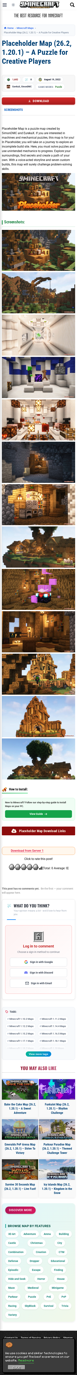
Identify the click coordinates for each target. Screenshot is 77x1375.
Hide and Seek (16, 1278)
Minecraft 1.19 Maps (53, 1048)
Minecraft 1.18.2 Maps (21, 1048)
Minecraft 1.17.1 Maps (21, 1040)
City (59, 1242)
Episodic (13, 1269)
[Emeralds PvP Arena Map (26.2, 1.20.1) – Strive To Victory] (20, 1129)
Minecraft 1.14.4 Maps (54, 1026)
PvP (63, 1296)
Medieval (33, 1287)
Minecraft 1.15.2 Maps (21, 1033)
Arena (47, 1233)
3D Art (12, 1233)
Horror (41, 1278)
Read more (26, 1360)
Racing (12, 1305)
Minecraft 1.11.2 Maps (54, 1019)
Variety (12, 1314)
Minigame (58, 1287)
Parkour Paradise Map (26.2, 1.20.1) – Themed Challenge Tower (57, 1149)
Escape (36, 1269)
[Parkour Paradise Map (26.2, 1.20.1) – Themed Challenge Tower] (57, 1129)
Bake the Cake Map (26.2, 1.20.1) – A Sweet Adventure (20, 1109)
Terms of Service (31, 1337)
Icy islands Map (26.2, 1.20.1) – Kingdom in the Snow (57, 1189)
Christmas (36, 1242)
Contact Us (11, 1337)
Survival (48, 1305)
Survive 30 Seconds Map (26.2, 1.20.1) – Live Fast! (20, 1186)
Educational (58, 1261)
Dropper (34, 1261)
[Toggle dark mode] (13, 4)
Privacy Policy (52, 1337)
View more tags (38, 1054)
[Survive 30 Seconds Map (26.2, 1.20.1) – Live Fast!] (20, 1169)
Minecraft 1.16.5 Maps (54, 1033)
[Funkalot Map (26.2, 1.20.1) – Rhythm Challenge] (57, 1089)
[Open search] (72, 5)
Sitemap (68, 1337)
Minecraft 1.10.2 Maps (21, 1019)
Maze (11, 1287)
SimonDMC (26, 86)
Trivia (64, 1305)
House (61, 1278)
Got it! (17, 1367)
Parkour (13, 1296)
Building (64, 1233)
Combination (16, 1252)
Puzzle (58, 86)
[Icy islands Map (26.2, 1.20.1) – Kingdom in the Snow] (57, 1169)
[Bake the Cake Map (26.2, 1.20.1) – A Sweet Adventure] (20, 1089)
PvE (49, 1296)
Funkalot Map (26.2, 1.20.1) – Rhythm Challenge (57, 1109)
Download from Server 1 (27, 850)
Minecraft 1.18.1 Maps (54, 1040)
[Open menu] (4, 5)
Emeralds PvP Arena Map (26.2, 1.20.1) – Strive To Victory (20, 1149)
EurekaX (16, 86)
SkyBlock (30, 1305)
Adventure (30, 1233)
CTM (61, 1252)
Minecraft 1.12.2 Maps (21, 1026)
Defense (13, 1261)
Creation (41, 1252)
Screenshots (13, 110)
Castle (12, 1242)
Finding (58, 1269)
